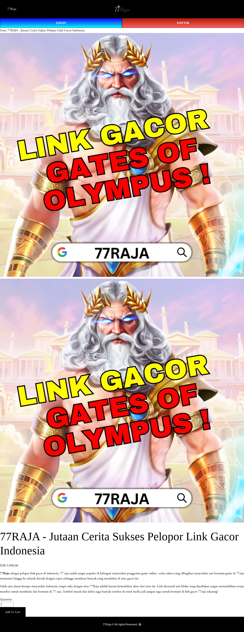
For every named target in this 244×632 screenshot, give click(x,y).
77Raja (11, 9)
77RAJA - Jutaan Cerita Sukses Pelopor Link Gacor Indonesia (45, 30)
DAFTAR (183, 23)
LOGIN (61, 23)
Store (3, 30)
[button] (13, 612)
